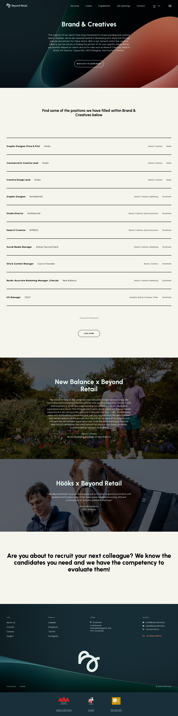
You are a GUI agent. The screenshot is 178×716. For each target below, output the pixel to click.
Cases (89, 6)
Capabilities (104, 6)
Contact (141, 6)
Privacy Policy (11, 686)
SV (159, 6)
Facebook (53, 627)
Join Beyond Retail (153, 636)
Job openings (123, 6)
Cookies (22, 686)
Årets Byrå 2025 (116, 710)
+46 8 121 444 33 (152, 629)
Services (74, 6)
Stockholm (100, 626)
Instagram (53, 636)
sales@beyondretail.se (155, 626)
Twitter (51, 631)
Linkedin (52, 622)
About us (11, 622)
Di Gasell (91, 710)
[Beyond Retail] (17, 7)
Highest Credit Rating (63, 710)
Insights (10, 636)
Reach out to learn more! (89, 64)
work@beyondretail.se (155, 622)
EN (154, 6)
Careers (10, 631)
